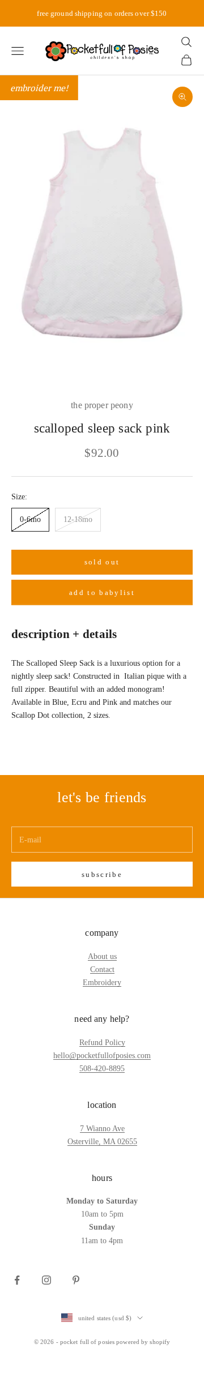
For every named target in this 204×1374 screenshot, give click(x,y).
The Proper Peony (102, 405)
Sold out (102, 562)
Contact (102, 969)
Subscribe (102, 874)
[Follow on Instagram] (46, 1280)
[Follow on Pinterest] (76, 1280)
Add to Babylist (102, 592)
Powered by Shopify (143, 1341)
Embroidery (102, 982)
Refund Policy (102, 1042)
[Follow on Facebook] (17, 1280)
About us (102, 956)
